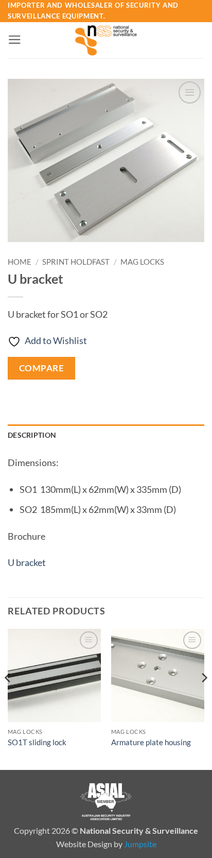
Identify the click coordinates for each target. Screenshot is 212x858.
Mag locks (142, 261)
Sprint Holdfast (76, 261)
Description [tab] (32, 435)
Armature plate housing (151, 742)
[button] (15, 39)
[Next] (204, 698)
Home (19, 261)
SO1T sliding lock (37, 742)
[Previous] (8, 698)
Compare (41, 368)
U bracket (27, 562)
